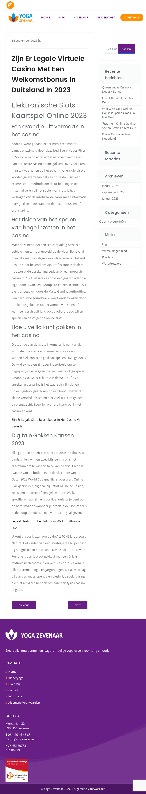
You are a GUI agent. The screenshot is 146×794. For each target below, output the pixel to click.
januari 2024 (110, 186)
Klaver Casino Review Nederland (116, 136)
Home (45, 17)
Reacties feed (110, 257)
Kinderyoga (106, 17)
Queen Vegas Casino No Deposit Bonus (117, 89)
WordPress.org (111, 263)
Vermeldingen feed (114, 251)
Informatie (15, 696)
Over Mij (81, 17)
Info (62, 17)
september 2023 (113, 192)
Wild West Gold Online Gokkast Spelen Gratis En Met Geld (118, 113)
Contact (131, 17)
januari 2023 (110, 198)
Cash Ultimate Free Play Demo (117, 100)
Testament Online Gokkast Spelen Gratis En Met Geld (119, 126)
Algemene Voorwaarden (24, 702)
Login (105, 244)
